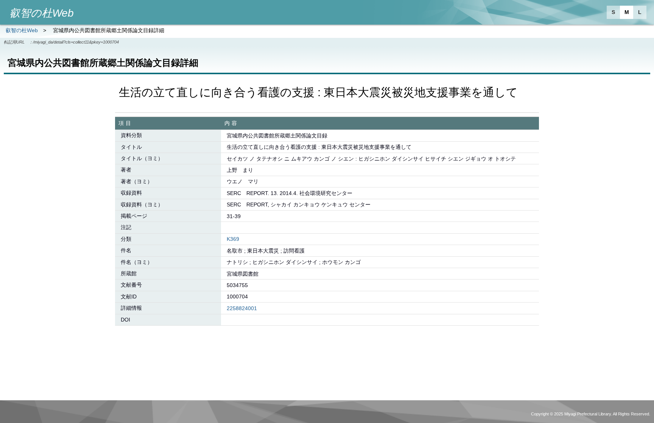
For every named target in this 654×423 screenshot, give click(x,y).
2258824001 (242, 308)
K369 (233, 239)
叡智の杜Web (22, 30)
